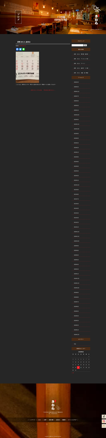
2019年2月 (76, 325)
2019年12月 (76, 278)
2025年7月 (76, 96)
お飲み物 (70, 14)
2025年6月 (76, 100)
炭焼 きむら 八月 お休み (36, 90)
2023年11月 (76, 124)
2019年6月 (76, 306)
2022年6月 (76, 166)
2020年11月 (76, 236)
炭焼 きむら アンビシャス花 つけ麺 (82, 58)
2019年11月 (76, 283)
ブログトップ (81, 41)
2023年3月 (76, 143)
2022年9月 (76, 157)
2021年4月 (76, 213)
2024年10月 (76, 114)
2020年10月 (76, 241)
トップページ (85, 14)
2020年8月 (76, 250)
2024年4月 (76, 119)
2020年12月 (76, 231)
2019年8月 (76, 297)
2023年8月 (76, 133)
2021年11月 (76, 185)
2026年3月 (76, 82)
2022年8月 (76, 161)
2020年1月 (76, 273)
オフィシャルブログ (72, 419)
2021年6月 (76, 203)
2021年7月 (76, 199)
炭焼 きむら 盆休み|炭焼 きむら (96, 29)
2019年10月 (76, 287)
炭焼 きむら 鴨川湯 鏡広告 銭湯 (82, 54)
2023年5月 (76, 138)
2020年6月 (76, 255)
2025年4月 (76, 105)
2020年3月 (76, 269)
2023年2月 (76, 147)
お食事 (78, 14)
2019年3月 (76, 320)
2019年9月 (76, 292)
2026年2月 (76, 86)
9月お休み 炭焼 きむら (49, 90)
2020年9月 (76, 245)
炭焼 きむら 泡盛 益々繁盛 (81, 72)
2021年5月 (76, 208)
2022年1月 (76, 180)
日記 (75, 344)
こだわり (81, 14)
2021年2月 (76, 222)
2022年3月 (76, 175)
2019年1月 (76, 329)
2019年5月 (76, 311)
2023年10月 (76, 128)
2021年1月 (76, 227)
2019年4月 (76, 315)
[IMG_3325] (27, 82)
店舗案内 (66, 14)
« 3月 (73, 372)
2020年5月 (76, 259)
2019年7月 (76, 301)
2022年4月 (76, 171)
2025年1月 (76, 110)
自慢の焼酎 (74, 14)
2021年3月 (76, 217)
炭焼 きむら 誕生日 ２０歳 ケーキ (82, 68)
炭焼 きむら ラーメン (79, 63)
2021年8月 (76, 194)
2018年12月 (76, 334)
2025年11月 (76, 91)
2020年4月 (76, 264)
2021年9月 (76, 189)
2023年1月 (76, 152)
